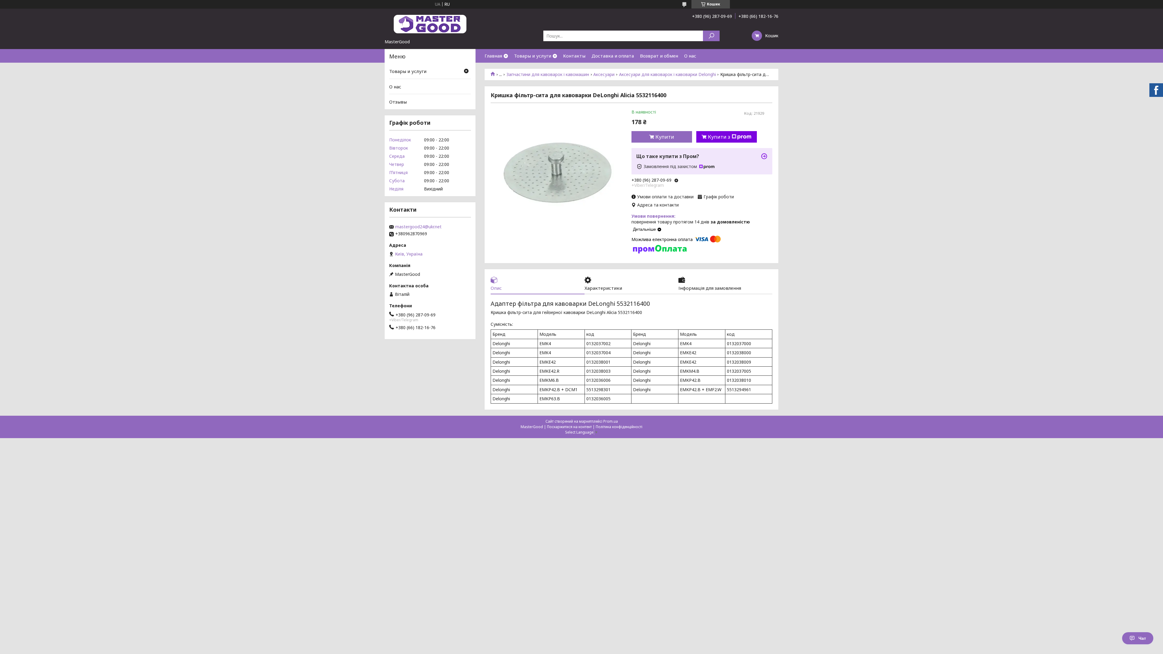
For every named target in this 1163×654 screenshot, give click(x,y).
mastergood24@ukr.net (418, 227)
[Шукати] (711, 36)
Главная (493, 56)
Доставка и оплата (612, 56)
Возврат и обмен (659, 56)
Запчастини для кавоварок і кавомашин (547, 74)
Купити (664, 137)
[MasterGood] (430, 23)
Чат (1142, 638)
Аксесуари (604, 74)
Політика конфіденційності (619, 426)
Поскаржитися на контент (569, 426)
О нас (690, 56)
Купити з (719, 137)
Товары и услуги (532, 56)
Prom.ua (610, 421)
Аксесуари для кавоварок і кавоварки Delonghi (667, 74)
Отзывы (398, 102)
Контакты (574, 56)
